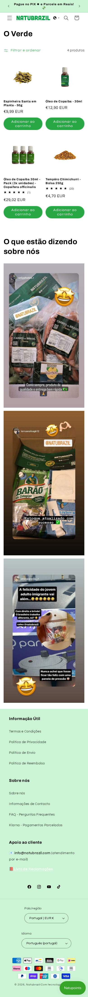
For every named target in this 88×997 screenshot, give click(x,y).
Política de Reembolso (27, 763)
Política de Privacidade (27, 742)
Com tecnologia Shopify (57, 984)
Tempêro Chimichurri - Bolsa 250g (63, 181)
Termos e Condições (25, 731)
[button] (9, 18)
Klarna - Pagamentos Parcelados (36, 825)
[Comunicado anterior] (9, 6)
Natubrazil (33, 984)
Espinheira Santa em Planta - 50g (20, 103)
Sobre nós (17, 793)
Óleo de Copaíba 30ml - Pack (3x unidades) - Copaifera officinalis (22, 183)
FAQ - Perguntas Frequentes (32, 814)
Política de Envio (22, 752)
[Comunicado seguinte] (79, 6)
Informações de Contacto (29, 804)
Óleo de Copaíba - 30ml (64, 101)
